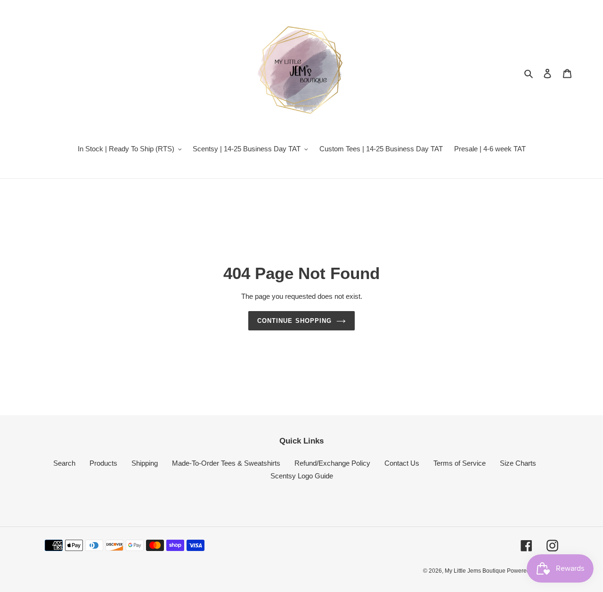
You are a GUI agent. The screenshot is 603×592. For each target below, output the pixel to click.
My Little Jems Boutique (476, 570)
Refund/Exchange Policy (332, 463)
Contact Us (401, 463)
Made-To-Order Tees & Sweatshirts (226, 463)
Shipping (144, 463)
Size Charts (518, 463)
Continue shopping (294, 320)
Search (64, 463)
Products (103, 463)
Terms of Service (459, 463)
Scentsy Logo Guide (301, 476)
